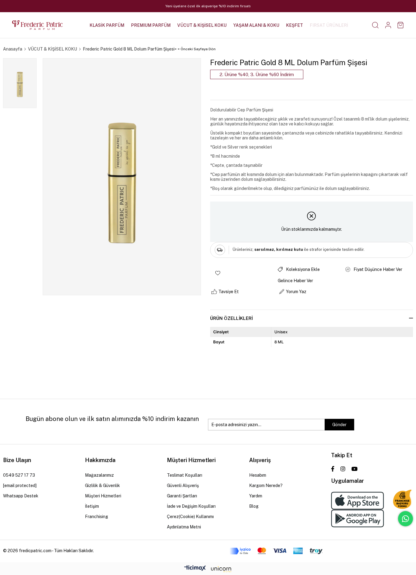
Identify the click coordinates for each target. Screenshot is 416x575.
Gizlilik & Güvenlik (102, 485)
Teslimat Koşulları (184, 475)
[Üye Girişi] (388, 25)
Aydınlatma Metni (184, 526)
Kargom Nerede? (266, 485)
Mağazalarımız (99, 475)
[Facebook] (332, 469)
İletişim (92, 506)
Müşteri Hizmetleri (103, 495)
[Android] (357, 519)
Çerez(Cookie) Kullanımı (190, 516)
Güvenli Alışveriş (183, 485)
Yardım (255, 495)
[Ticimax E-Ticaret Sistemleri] (208, 569)
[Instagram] (342, 469)
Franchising (96, 516)
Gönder (339, 424)
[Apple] (357, 501)
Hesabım (257, 475)
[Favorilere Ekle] (244, 273)
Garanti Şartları (182, 495)
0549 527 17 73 (19, 475)
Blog (254, 506)
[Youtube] (354, 469)
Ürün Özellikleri (231, 318)
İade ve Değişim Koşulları (191, 506)
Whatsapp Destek (20, 495)
